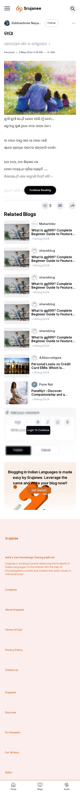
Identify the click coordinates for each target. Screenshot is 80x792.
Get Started (39, 490)
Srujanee (11, 538)
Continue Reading (40, 190)
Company (11, 589)
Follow (52, 23)
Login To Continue (38, 430)
